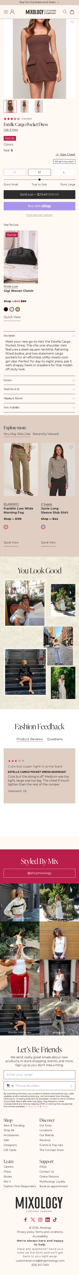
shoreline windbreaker (19, 1032)
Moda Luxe (11, 286)
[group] (39, 775)
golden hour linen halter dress (19, 956)
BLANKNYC (11, 504)
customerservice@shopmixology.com (40, 1260)
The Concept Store (52, 1150)
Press (7, 1171)
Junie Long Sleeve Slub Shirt (54, 510)
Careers (8, 1166)
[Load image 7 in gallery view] (38, 106)
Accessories (11, 1135)
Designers (10, 1145)
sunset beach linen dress (59, 918)
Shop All (9, 1130)
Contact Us (47, 1171)
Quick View (12, 317)
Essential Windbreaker (19, 918)
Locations (46, 1130)
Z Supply (46, 504)
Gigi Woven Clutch (18, 291)
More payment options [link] (39, 214)
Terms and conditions (49, 1232)
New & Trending (14, 1125)
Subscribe (71, 1086)
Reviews (45, 1140)
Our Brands (47, 1135)
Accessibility (40, 1236)
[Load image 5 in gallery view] (10, 106)
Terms (45, 1106)
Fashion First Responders (20, 1186)
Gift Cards (10, 1150)
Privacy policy (25, 1232)
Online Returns (49, 1176)
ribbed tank (59, 956)
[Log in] (12, 12)
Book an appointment (54, 1186)
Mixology (45, 1227)
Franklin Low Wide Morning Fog (18, 510)
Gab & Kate (11, 129)
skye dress (59, 994)
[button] (6, 12)
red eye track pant (20, 994)
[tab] (30, 739)
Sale (6, 1140)
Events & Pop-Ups (51, 1145)
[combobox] (9, 1086)
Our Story (46, 1125)
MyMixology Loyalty (52, 1181)
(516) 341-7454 (40, 1265)
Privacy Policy (32, 1106)
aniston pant (59, 1032)
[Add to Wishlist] (72, 22)
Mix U (7, 1181)
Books (8, 1176)
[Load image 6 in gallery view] (24, 106)
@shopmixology (39, 873)
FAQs (43, 1166)
